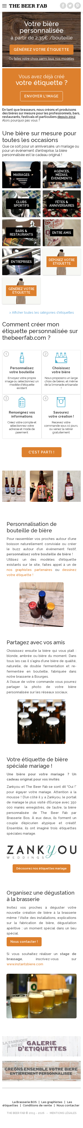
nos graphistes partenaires (29, 570)
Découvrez (41, 868)
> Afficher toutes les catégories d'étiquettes (41, 312)
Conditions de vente (37, 1105)
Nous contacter (68, 1105)
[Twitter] (70, 5)
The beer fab (28, 6)
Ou (41, 58)
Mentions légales (63, 1113)
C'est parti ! (41, 452)
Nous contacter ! (24, 942)
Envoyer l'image (41, 96)
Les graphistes (51, 1102)
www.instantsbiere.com (25, 964)
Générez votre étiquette (41, 49)
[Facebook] (63, 5)
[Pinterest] (77, 5)
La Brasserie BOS (24, 1102)
